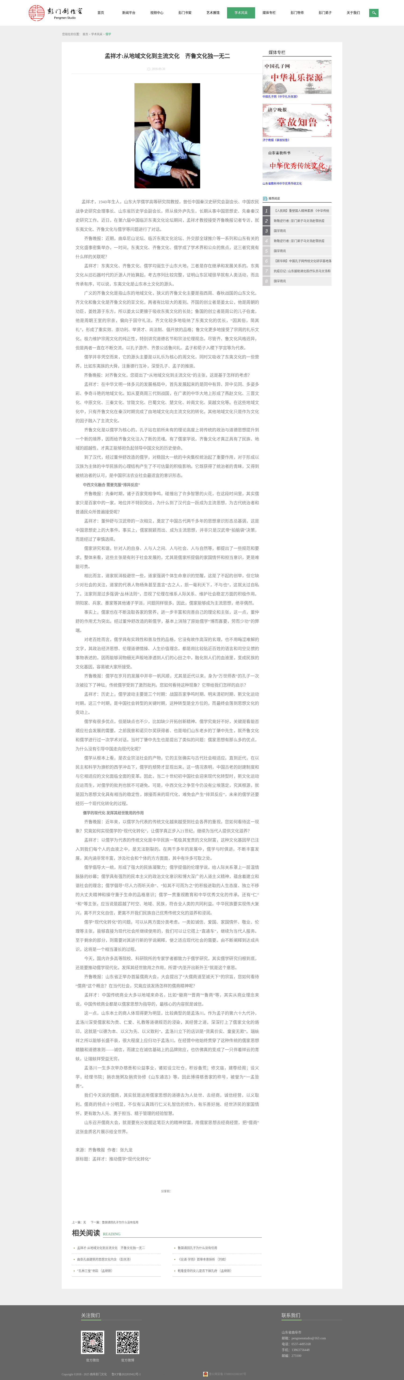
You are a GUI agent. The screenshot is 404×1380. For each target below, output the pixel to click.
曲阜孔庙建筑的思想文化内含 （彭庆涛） (105, 1259)
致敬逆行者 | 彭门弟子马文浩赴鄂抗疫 (299, 220)
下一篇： (114, 1222)
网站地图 (151, 1374)
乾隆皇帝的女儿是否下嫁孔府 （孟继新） (205, 1270)
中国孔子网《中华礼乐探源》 (281, 96)
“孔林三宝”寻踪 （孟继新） (95, 1270)
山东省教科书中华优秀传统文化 (282, 183)
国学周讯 (280, 231)
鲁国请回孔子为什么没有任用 (197, 1248)
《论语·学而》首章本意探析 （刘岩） (203, 1259)
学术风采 (96, 34)
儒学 (108, 34)
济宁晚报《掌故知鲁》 (277, 140)
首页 (100, 12)
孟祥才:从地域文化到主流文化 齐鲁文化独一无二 (111, 1248)
